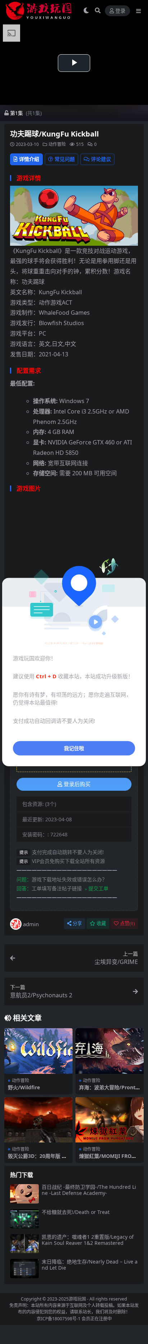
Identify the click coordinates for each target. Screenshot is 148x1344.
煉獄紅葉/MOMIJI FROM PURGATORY (107, 1159)
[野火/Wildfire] (38, 1051)
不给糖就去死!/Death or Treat (76, 1212)
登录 (120, 11)
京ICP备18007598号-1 (58, 1319)
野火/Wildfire (24, 1087)
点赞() (127, 923)
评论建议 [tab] (101, 159)
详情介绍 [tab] (29, 159)
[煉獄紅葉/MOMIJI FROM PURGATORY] (109, 1120)
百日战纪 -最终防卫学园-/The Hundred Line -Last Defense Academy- (89, 1189)
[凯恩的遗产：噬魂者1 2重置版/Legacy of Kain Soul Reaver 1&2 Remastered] (24, 1243)
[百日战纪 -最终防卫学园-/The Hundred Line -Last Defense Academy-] (24, 1193)
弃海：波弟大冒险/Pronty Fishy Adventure (108, 1090)
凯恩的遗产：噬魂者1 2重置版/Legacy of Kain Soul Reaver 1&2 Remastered (88, 1239)
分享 (77, 923)
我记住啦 (74, 748)
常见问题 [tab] (65, 159)
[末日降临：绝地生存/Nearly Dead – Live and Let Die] (24, 1268)
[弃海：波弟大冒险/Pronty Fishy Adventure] (109, 1051)
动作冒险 (57, 144)
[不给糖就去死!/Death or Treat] (24, 1218)
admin (31, 924)
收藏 (101, 923)
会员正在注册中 (97, 1319)
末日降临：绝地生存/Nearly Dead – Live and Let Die (90, 1264)
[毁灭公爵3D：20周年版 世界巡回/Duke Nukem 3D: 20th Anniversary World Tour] (38, 1120)
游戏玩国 (77, 1299)
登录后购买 (77, 784)
